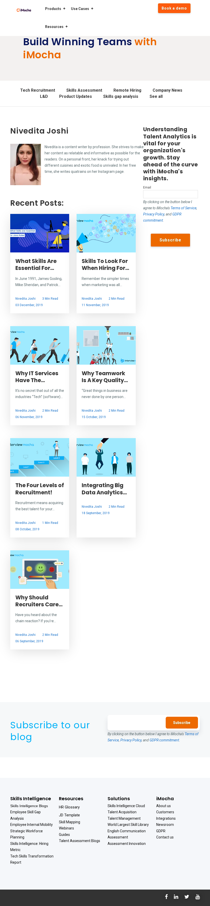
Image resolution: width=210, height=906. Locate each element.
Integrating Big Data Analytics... (104, 489)
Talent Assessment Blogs (79, 841)
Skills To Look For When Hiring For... (105, 264)
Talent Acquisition (122, 812)
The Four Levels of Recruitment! (39, 489)
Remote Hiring (127, 90)
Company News (167, 90)
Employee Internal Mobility (31, 825)
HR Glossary (69, 807)
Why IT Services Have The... (36, 377)
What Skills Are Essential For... (36, 264)
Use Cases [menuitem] (80, 9)
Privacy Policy (153, 214)
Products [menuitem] (53, 9)
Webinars (66, 828)
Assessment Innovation (127, 844)
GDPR (160, 831)
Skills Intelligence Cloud (126, 806)
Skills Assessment (84, 90)
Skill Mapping (69, 822)
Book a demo (174, 8)
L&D (44, 96)
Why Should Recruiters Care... (38, 601)
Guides (64, 835)
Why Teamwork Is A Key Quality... (105, 377)
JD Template (69, 815)
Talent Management (124, 818)
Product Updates (75, 96)
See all (156, 96)
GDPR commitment (164, 740)
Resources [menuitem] (54, 27)
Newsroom (165, 825)
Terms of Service (183, 208)
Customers (165, 812)
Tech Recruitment (37, 90)
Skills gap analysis (120, 96)
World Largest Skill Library (128, 825)
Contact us (165, 837)
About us (163, 806)
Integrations (166, 818)
